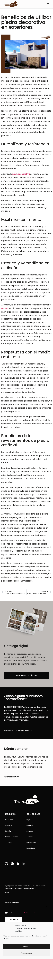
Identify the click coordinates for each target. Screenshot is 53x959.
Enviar (14, 919)
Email (7, 892)
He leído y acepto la (24, 913)
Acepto (26, 946)
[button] (48, 4)
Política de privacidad (32, 913)
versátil (4, 308)
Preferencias (26, 953)
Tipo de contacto (12, 902)
